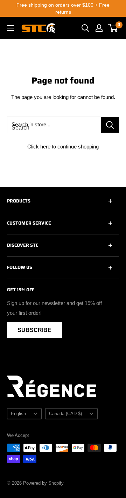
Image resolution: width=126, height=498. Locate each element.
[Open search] (85, 28)
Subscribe (34, 330)
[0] (113, 28)
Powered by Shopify (43, 483)
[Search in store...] (110, 125)
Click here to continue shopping (63, 147)
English (18, 413)
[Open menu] (10, 28)
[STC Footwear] (38, 28)
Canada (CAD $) (65, 413)
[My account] (99, 28)
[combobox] (54, 124)
